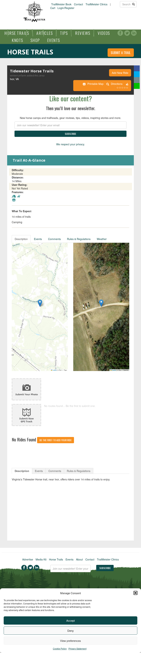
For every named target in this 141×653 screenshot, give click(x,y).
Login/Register (65, 8)
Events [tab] (39, 471)
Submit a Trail (121, 52)
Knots (17, 40)
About (79, 559)
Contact (78, 4)
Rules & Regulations (79, 239)
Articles (44, 33)
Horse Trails (16, 33)
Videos (104, 33)
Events (53, 40)
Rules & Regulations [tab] (78, 471)
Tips (64, 33)
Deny (70, 630)
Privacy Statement (77, 648)
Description (21, 239)
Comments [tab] (54, 471)
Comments (54, 239)
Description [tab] (22, 471)
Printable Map (95, 84)
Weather (102, 239)
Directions (116, 84)
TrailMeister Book (61, 4)
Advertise (27, 559)
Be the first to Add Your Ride (55, 440)
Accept (70, 620)
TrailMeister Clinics (96, 4)
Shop (35, 40)
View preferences (70, 641)
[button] (135, 593)
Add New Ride (120, 73)
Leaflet (54, 370)
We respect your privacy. (70, 144)
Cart (52, 8)
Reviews (82, 33)
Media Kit (41, 559)
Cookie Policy (60, 648)
